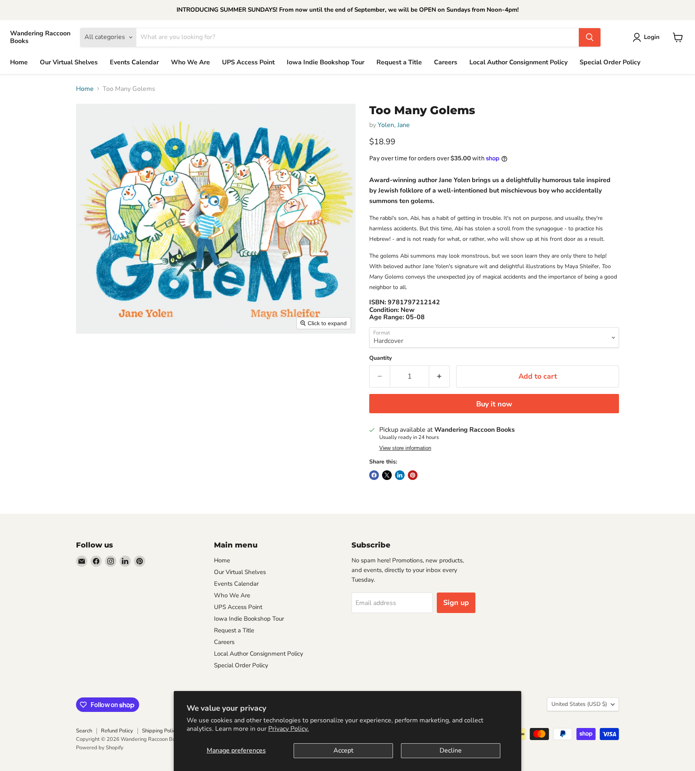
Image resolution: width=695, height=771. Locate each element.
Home (19, 62)
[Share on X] (387, 475)
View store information (405, 448)
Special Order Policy (610, 62)
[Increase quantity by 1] (439, 376)
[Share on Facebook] (374, 475)
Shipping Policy (160, 730)
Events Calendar (134, 62)
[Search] (589, 37)
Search (84, 730)
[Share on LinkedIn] (400, 475)
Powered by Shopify (99, 747)
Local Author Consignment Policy (518, 62)
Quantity (380, 358)
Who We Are (190, 62)
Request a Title (399, 62)
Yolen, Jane (394, 125)
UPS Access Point (248, 62)
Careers (445, 62)
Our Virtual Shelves (69, 62)
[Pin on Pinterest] (412, 475)
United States (579, 704)
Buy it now (494, 404)
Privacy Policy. (288, 728)
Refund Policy (117, 730)
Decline (451, 750)
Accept (343, 750)
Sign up (456, 602)
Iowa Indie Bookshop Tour (325, 62)
